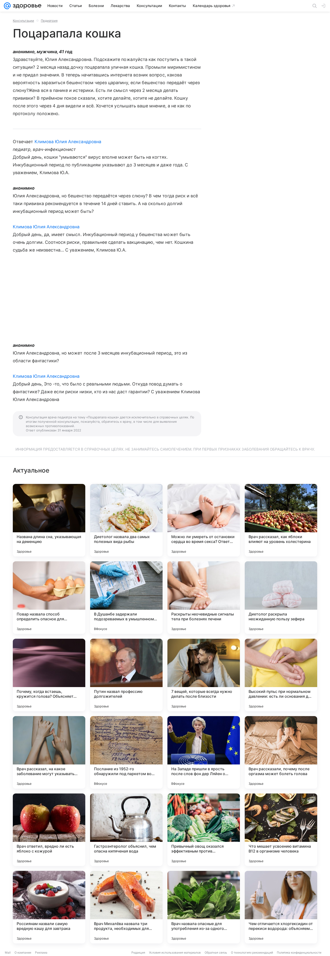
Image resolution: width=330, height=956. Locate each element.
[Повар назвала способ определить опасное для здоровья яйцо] (49, 597)
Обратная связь (216, 952)
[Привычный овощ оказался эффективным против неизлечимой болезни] (203, 829)
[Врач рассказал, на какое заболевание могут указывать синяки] (49, 752)
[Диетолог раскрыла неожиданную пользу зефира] (281, 597)
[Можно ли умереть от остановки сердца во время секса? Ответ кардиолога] (203, 520)
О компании (22, 952)
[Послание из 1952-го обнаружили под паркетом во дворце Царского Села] (126, 752)
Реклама (41, 952)
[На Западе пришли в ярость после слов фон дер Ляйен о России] (203, 752)
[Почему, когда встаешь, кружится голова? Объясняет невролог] (49, 675)
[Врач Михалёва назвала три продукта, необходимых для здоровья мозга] (126, 907)
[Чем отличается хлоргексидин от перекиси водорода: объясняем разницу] (281, 907)
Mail (8, 952)
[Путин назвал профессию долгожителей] (126, 675)
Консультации (23, 20)
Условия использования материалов (175, 952)
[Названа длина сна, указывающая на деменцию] (49, 520)
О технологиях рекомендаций (252, 952)
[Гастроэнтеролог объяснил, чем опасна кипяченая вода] (126, 829)
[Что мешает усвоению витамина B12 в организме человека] (281, 829)
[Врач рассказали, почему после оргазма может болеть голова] (281, 752)
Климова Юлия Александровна (68, 141)
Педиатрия (49, 20)
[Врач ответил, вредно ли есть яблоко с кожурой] (49, 829)
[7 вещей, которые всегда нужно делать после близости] (203, 675)
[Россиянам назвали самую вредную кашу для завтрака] (49, 907)
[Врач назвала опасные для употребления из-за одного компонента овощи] (203, 907)
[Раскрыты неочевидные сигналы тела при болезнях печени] (203, 597)
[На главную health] (26, 6)
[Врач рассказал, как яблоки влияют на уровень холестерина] (281, 520)
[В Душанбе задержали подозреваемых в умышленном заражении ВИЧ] (126, 597)
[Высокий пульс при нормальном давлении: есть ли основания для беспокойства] (281, 675)
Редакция (138, 952)
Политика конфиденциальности (299, 952)
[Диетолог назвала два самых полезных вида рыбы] (126, 520)
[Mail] (7, 6)
